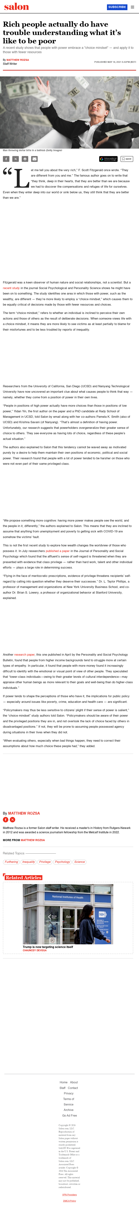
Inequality (28, 862)
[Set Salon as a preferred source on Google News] (108, 159)
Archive (68, 1110)
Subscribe (117, 7)
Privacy (68, 1093)
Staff (62, 1088)
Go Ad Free (69, 1115)
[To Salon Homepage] (16, 6)
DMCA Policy (69, 1201)
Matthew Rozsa (18, 60)
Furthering (11, 862)
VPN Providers (69, 1195)
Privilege (44, 862)
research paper (24, 654)
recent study (11, 288)
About (74, 1082)
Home (64, 1082)
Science (79, 862)
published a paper (58, 551)
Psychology (62, 862)
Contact (73, 1088)
